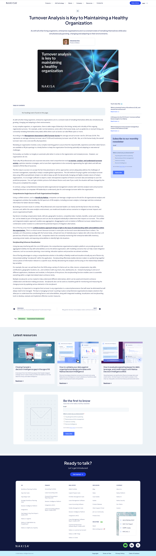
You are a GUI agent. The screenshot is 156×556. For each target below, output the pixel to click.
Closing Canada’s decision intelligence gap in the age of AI (33, 368)
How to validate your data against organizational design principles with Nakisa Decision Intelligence (75, 369)
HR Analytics (21, 318)
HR (77, 11)
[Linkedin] (131, 545)
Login (143, 3)
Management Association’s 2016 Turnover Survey (42, 136)
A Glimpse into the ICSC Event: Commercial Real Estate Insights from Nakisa (125, 118)
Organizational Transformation (35, 318)
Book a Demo (135, 3)
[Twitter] (138, 545)
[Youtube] (125, 545)
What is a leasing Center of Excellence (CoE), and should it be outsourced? (125, 108)
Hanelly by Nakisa (41, 198)
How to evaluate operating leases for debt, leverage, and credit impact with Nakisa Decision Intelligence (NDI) (122, 369)
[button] (49, 3)
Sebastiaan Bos (75, 40)
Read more (114, 111)
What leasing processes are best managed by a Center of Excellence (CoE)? (125, 127)
